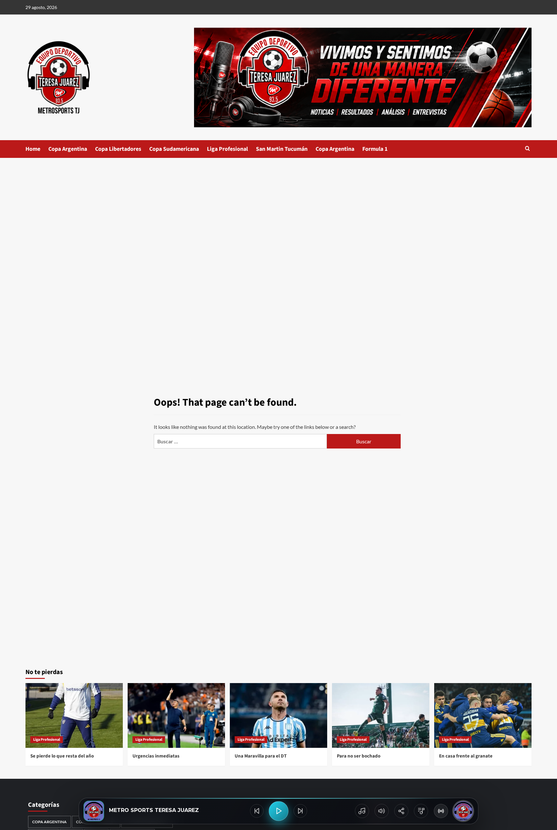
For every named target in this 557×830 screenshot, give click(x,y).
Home (32, 149)
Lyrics (421, 811)
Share (401, 811)
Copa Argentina (67, 149)
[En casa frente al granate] (483, 715)
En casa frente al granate (466, 756)
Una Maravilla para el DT (261, 756)
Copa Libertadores (118, 149)
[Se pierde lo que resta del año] (74, 715)
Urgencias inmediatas (156, 756)
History (362, 811)
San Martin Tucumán (282, 149)
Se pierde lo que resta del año (62, 756)
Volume (382, 811)
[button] (527, 149)
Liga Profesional (227, 149)
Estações (441, 811)
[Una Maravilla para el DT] (278, 715)
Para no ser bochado (358, 756)
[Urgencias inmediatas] (176, 715)
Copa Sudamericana (174, 149)
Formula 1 (375, 149)
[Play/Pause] (278, 811)
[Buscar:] (240, 441)
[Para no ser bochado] (380, 715)
